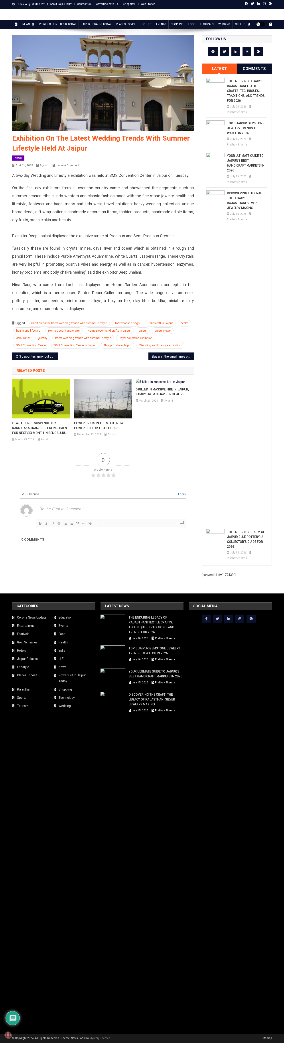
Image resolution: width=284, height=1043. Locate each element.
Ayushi (44, 165)
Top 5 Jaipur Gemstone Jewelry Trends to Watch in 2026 (245, 128)
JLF (61, 659)
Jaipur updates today (96, 24)
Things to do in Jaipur (117, 345)
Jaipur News (163, 330)
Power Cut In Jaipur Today (57, 24)
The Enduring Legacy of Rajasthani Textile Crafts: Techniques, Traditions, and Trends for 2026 (246, 90)
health (184, 323)
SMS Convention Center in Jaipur (75, 345)
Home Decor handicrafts (64, 330)
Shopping (177, 24)
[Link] (90, 523)
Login (182, 494)
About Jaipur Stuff (61, 4)
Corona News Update (32, 617)
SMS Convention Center (31, 345)
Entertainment (27, 625)
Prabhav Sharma (237, 112)
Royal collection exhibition (135, 338)
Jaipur (143, 330)
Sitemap (267, 1038)
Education (66, 617)
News (26, 24)
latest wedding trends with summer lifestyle (83, 338)
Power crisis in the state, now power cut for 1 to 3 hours (98, 425)
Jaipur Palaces (27, 659)
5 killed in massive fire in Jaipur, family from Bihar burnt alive (162, 392)
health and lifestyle (28, 330)
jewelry (42, 338)
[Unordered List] (71, 523)
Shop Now (129, 4)
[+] (102, 523)
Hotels (146, 24)
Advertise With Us (107, 4)
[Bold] (40, 523)
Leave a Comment (67, 165)
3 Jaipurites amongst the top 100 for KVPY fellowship (38, 356)
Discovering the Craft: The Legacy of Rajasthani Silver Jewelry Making (246, 200)
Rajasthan (24, 689)
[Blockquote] (78, 523)
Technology (67, 697)
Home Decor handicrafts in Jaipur (109, 330)
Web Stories (148, 4)
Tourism (23, 706)
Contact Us (84, 4)
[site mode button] (260, 24)
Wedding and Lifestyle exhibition (160, 345)
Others (240, 24)
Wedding (224, 24)
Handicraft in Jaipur (160, 323)
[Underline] (53, 523)
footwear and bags (127, 323)
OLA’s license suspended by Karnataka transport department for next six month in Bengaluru (40, 428)
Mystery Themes (100, 1038)
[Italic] (46, 523)
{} (95, 523)
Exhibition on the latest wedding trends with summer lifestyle (68, 323)
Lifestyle (23, 667)
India (62, 650)
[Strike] (59, 523)
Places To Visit (126, 24)
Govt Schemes (27, 642)
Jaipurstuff (23, 338)
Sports (21, 697)
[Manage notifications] (8, 1035)
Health (63, 642)
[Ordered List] (65, 523)
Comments (254, 68)
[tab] (219, 69)
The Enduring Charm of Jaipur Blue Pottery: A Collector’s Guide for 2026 (246, 539)
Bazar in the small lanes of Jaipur (173, 356)
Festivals (206, 24)
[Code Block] (84, 523)
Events (161, 24)
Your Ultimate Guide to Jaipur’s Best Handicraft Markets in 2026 (245, 163)
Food (191, 24)
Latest (219, 68)
